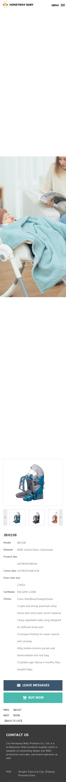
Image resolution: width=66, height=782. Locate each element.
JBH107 (17, 710)
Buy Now (36, 698)
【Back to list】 (13, 721)
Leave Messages (36, 685)
